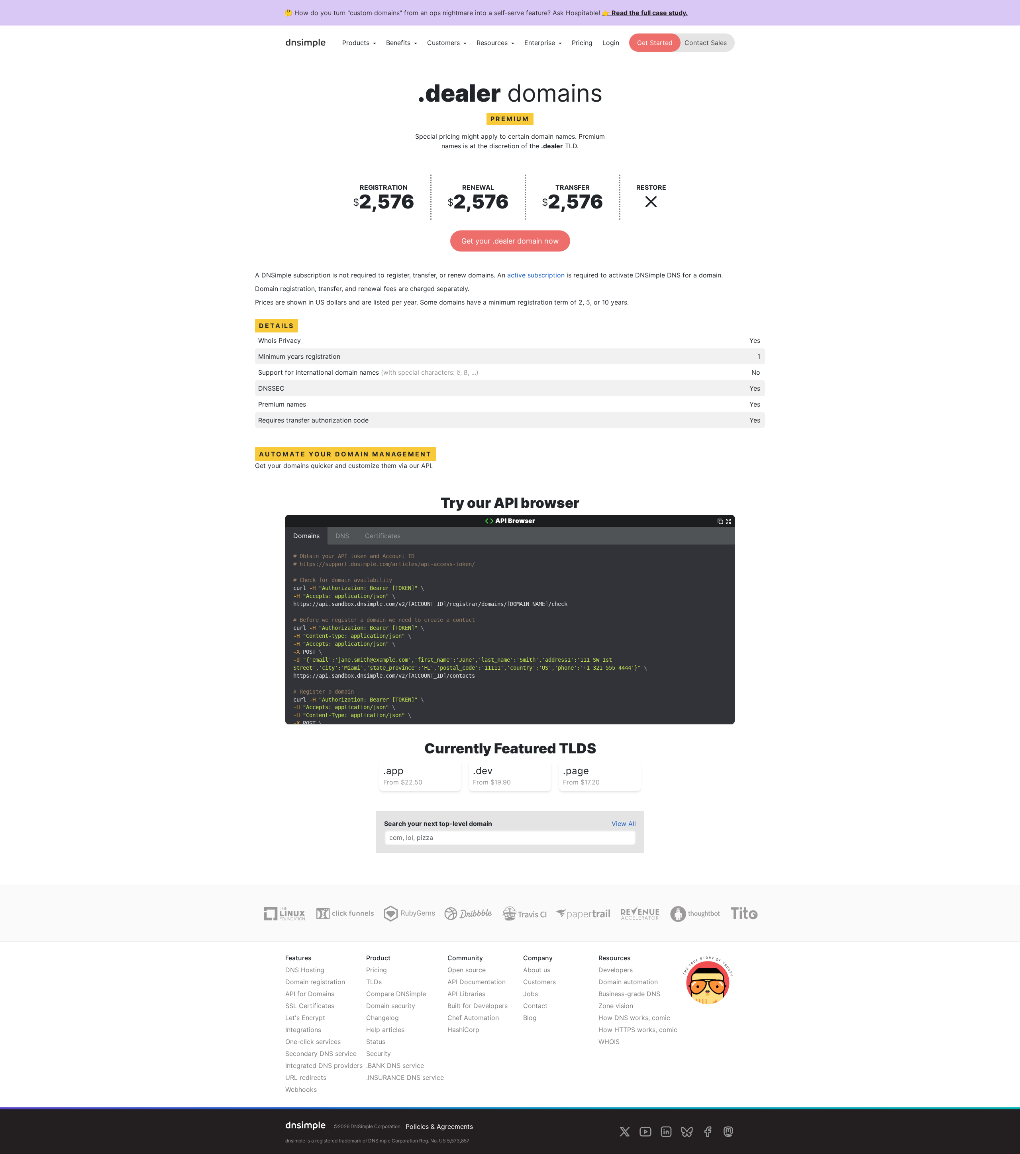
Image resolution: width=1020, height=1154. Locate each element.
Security (378, 1054)
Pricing (582, 43)
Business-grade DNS (629, 994)
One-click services (313, 1042)
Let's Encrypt (305, 1018)
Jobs (530, 994)
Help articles (385, 1030)
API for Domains (309, 994)
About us (536, 970)
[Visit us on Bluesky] (687, 1131)
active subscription (536, 275)
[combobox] (510, 837)
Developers (615, 970)
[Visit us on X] (624, 1131)
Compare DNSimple (396, 994)
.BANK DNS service (395, 1065)
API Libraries (466, 994)
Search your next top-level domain (438, 824)
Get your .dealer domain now (510, 241)
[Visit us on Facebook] (707, 1131)
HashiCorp (463, 1030)
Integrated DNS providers (324, 1065)
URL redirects (305, 1077)
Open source (466, 970)
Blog (530, 1018)
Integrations (303, 1030)
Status (375, 1042)
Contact (535, 1006)
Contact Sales (706, 43)
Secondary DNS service (321, 1054)
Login (610, 43)
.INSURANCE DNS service (405, 1077)
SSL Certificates (309, 1006)
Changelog (382, 1018)
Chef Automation (473, 1018)
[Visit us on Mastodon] (728, 1131)
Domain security (390, 1006)
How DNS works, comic (634, 1018)
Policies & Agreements (439, 1126)
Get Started (655, 43)
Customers (539, 982)
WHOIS (609, 1042)
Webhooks (301, 1089)
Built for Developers (477, 1006)
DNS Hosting (304, 970)
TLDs (374, 982)
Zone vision (615, 1006)
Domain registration (315, 982)
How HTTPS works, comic (637, 1030)
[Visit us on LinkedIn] (666, 1131)
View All (624, 824)
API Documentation (476, 982)
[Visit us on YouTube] (645, 1131)
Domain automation (628, 982)
